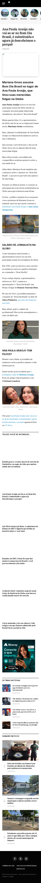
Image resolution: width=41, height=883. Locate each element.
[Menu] (3, 3)
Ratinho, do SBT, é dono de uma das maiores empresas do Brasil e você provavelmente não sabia (17, 560)
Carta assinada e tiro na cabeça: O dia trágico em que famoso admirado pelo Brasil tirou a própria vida (19, 625)
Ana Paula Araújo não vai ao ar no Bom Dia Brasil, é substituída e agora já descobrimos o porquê (19, 419)
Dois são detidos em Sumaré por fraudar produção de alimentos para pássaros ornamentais (21, 765)
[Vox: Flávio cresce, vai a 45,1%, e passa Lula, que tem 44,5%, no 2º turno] (6, 712)
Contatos (20, 869)
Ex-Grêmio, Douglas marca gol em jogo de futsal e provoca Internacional (25, 688)
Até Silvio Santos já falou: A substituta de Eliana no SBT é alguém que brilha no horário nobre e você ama (20, 528)
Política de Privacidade (27, 866)
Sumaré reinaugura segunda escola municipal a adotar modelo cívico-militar (22, 800)
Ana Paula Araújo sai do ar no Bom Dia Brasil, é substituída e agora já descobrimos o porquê (19, 496)
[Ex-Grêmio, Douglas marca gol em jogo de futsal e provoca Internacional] (6, 688)
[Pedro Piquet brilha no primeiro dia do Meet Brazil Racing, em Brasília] (6, 725)
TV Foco (8, 425)
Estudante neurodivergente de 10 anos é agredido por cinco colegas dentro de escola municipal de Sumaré (22, 837)
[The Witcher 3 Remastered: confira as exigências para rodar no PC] (6, 701)
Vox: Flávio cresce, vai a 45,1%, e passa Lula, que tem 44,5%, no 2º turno (24, 712)
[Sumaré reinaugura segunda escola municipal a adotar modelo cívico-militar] (20, 785)
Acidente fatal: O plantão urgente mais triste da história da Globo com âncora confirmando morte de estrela (19, 593)
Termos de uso (8, 866)
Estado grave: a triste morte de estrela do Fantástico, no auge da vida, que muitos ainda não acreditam (20, 464)
